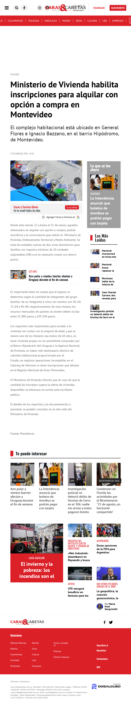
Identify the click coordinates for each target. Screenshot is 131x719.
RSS (98, 667)
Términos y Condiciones (20, 681)
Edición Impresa (61, 657)
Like (104, 21)
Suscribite (72, 207)
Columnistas (15, 21)
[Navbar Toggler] (9, 8)
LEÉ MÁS (33, 271)
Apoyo (71, 584)
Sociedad (33, 21)
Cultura (92, 21)
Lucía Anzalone (37, 558)
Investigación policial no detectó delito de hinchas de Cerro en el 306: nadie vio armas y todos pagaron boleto (102, 317)
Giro (72, 480)
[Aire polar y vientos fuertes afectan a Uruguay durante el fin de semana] (18, 276)
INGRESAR (99, 7)
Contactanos (102, 658)
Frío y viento (18, 480)
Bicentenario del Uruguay (111, 480)
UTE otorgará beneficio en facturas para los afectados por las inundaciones (78, 595)
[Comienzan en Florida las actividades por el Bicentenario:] (109, 484)
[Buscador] (17, 8)
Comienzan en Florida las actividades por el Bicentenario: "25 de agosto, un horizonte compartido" (108, 500)
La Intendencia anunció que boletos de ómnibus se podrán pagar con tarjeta (102, 211)
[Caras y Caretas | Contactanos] (117, 622)
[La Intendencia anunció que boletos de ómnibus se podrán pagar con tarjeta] (51, 484)
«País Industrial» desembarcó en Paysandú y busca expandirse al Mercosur (79, 560)
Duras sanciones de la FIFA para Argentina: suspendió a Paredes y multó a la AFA (108, 554)
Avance (45, 480)
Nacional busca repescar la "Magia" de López (108, 270)
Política (14, 648)
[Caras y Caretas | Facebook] (24, 8)
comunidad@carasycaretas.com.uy (25, 692)
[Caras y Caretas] (27, 624)
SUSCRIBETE (118, 7)
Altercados (103, 541)
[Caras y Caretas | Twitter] (111, 622)
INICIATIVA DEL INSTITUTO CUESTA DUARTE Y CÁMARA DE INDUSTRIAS (78, 544)
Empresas (117, 21)
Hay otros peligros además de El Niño (107, 585)
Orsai (79, 21)
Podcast (57, 651)
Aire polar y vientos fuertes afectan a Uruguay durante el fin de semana (50, 278)
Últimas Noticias (18, 642)
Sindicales (50, 21)
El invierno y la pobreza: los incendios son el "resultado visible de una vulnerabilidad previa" (37, 579)
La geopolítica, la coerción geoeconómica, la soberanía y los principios (107, 598)
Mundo (66, 21)
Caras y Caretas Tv (61, 644)
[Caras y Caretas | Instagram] (40, 8)
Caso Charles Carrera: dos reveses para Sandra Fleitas (109, 298)
